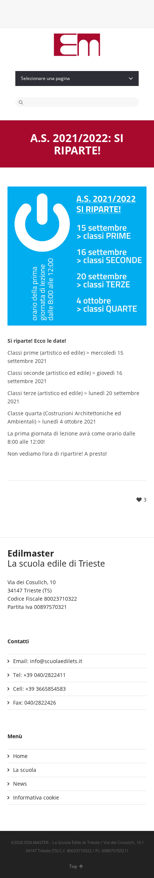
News (20, 783)
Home (20, 756)
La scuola (24, 769)
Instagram (82, 13)
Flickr (94, 13)
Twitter (59, 13)
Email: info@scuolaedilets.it (47, 661)
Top (73, 866)
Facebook (71, 13)
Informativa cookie (36, 797)
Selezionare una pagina (45, 78)
